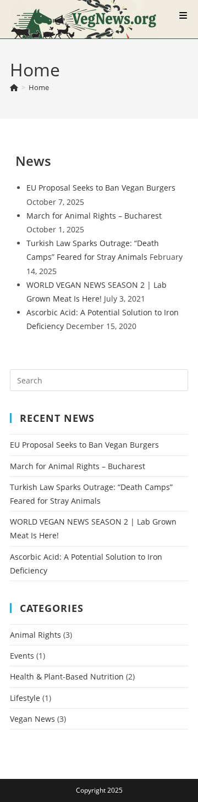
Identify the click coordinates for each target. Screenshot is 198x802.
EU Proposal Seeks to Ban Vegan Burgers (100, 187)
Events (22, 655)
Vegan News (32, 719)
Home (39, 87)
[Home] (14, 87)
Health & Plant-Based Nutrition (67, 676)
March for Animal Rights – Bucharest (94, 215)
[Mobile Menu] (183, 15)
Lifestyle (25, 698)
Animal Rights (35, 635)
